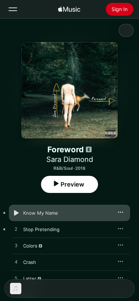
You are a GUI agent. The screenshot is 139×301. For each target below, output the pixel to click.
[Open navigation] (13, 9)
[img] (69, 9)
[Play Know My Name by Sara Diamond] (16, 213)
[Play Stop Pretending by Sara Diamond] (16, 229)
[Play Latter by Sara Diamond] (16, 278)
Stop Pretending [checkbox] (41, 229)
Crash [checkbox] (29, 262)
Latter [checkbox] (29, 278)
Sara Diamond (69, 159)
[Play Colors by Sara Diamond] (16, 246)
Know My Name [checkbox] (40, 213)
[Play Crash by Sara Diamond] (16, 262)
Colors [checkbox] (30, 246)
